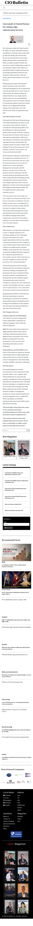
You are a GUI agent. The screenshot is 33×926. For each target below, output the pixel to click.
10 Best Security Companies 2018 (15, 13)
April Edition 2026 (23, 906)
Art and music (6, 589)
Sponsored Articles (9, 824)
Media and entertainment (10, 672)
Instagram (8, 800)
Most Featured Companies (12, 769)
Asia (18, 795)
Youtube (7, 805)
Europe (19, 807)
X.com (6, 798)
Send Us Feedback (8, 821)
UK (18, 798)
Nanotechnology (7, 727)
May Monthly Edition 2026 (23, 890)
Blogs (3, 562)
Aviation (4, 644)
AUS (18, 800)
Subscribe (9, 528)
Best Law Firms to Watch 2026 (13, 504)
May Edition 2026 (10, 906)
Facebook (8, 802)
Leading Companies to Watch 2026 (23, 857)
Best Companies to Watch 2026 (23, 873)
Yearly (19, 819)
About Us (6, 816)
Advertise (6, 826)
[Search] (28, 430)
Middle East (21, 805)
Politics (4, 754)
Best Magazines (10, 437)
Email (5, 522)
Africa (19, 810)
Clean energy (6, 699)
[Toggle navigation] (4, 7)
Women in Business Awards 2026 (14, 510)
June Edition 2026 (10, 890)
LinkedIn (8, 795)
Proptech (4, 617)
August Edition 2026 (9, 456)
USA (18, 802)
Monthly (20, 816)
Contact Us (6, 819)
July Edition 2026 (10, 874)
